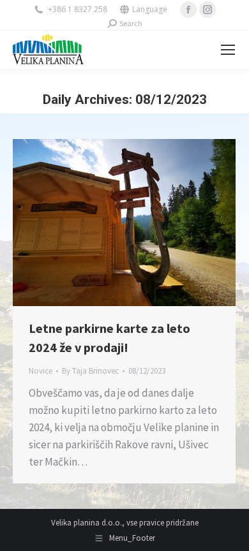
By (90, 370)
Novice (40, 370)
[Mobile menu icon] (228, 49)
